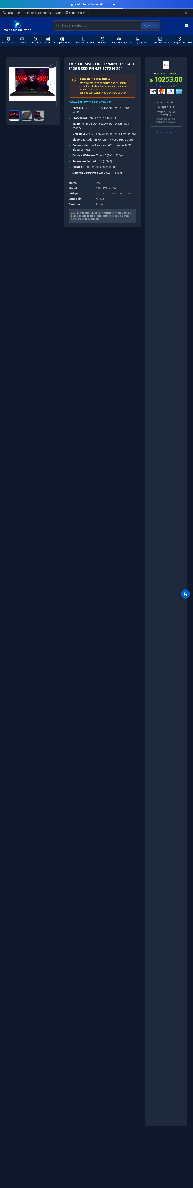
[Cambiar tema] (186, 13)
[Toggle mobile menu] (186, 25)
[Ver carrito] (185, 594)
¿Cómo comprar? (166, 132)
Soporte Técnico (77, 12)
